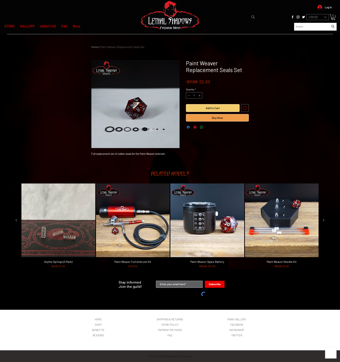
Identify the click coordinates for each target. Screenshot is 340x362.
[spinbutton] (194, 95)
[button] (317, 17)
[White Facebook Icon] (292, 17)
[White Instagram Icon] (298, 17)
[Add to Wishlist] (245, 108)
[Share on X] (208, 127)
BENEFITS (98, 330)
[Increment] (200, 95)
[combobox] (315, 27)
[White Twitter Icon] (303, 17)
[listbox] (317, 17)
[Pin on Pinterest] (195, 127)
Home (94, 47)
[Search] (253, 17)
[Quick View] (58, 220)
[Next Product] (324, 220)
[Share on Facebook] (188, 127)
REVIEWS (98, 335)
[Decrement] (188, 95)
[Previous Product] (16, 220)
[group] (170, 230)
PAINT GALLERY (236, 319)
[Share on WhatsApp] (202, 127)
